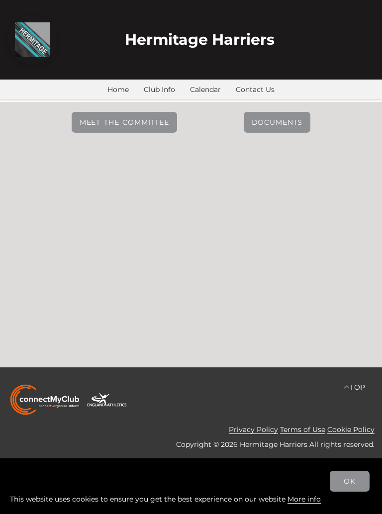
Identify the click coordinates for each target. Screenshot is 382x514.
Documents (277, 122)
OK (350, 481)
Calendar (205, 89)
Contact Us (255, 89)
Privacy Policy (253, 429)
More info (304, 499)
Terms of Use (302, 429)
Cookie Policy (351, 429)
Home (118, 89)
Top (358, 387)
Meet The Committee (124, 122)
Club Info (159, 89)
